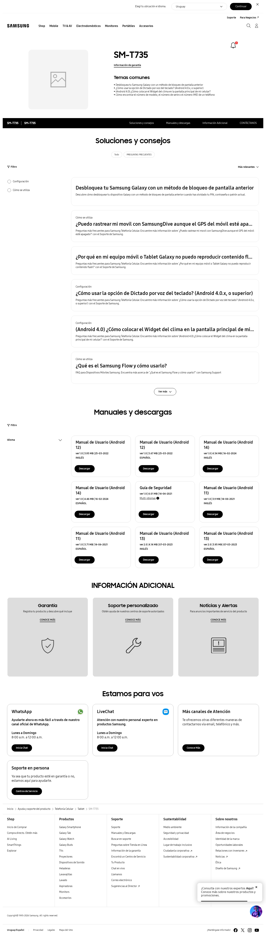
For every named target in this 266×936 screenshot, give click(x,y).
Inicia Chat (22, 747)
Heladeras (64, 868)
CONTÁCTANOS (248, 123)
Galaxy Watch (66, 839)
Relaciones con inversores (230, 850)
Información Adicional (214, 123)
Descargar (84, 468)
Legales (51, 930)
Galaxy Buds (66, 844)
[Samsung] (18, 26)
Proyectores (65, 856)
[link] (233, 45)
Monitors (64, 892)
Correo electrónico (121, 880)
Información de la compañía (231, 827)
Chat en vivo (118, 868)
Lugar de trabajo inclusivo (177, 844)
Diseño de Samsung (227, 868)
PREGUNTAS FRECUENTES (139, 154)
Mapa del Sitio (66, 930)
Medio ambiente (172, 827)
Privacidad (38, 930)
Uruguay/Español (15, 930)
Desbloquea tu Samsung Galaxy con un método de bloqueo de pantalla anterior (159, 84)
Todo (116, 154)
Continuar (240, 6)
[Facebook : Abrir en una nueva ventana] (235, 930)
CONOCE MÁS (47, 619)
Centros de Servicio (27, 791)
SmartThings (14, 844)
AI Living (12, 839)
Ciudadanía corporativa (176, 850)
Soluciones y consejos (141, 123)
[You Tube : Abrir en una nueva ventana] (257, 930)
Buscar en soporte (121, 839)
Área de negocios (225, 833)
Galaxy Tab (65, 833)
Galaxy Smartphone (70, 827)
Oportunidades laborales (229, 844)
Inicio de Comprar (17, 827)
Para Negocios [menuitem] (248, 17)
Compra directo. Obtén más (22, 833)
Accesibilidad (170, 839)
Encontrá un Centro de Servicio (128, 856)
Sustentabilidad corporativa (179, 856)
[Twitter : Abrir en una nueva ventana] (242, 930)
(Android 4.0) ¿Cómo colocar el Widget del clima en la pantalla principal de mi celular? (163, 91)
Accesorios (65, 897)
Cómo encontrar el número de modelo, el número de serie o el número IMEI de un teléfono (165, 94)
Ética (218, 862)
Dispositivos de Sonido (72, 862)
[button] (165, 191)
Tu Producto (118, 862)
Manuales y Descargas (123, 833)
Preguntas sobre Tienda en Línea (129, 844)
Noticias (220, 856)
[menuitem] (41, 26)
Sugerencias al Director (124, 886)
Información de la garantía (126, 850)
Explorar (11, 850)
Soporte (115, 827)
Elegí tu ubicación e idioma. (150, 6)
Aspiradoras (65, 886)
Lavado (63, 880)
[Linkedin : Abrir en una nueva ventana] (250, 930)
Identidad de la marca (227, 839)
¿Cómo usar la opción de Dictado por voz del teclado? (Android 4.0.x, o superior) (159, 88)
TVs (61, 850)
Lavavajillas (65, 874)
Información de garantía (127, 65)
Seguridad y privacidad (176, 833)
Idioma (11, 440)
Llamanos (116, 874)
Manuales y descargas (178, 123)
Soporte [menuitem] (231, 17)
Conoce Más (193, 747)
